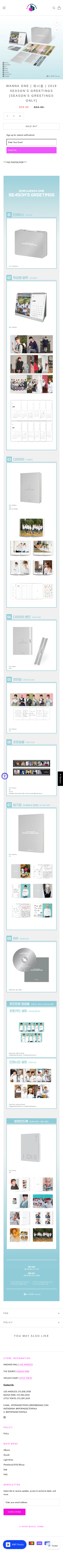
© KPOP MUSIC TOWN (31, 1527)
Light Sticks (8, 1459)
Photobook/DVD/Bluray (14, 1464)
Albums (7, 1449)
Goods (7, 1454)
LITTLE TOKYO (26, 1378)
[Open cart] (59, 7)
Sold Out (31, 126)
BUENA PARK (23, 1371)
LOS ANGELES (26, 1364)
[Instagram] (5, 1417)
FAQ (6, 1313)
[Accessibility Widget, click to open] (4, 776)
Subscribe (14, 1512)
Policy (8, 1322)
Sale (5, 1469)
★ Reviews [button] (60, 778)
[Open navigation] (4, 8)
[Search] (54, 8)
